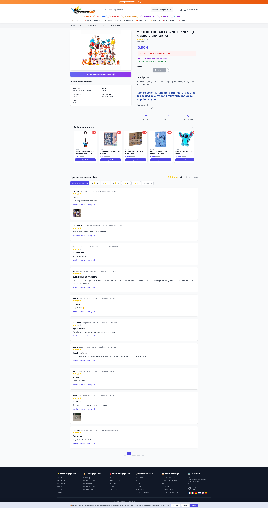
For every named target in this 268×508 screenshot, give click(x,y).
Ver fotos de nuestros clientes (102, 74)
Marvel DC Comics (92, 20)
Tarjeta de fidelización (169, 478)
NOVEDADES (89, 17)
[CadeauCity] (189, 493)
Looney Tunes (61, 492)
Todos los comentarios (80, 183)
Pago (163, 483)
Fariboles (112, 483)
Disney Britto (87, 483)
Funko (111, 486)
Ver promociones (144, 2)
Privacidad (165, 486)
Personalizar (175, 505)
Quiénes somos (167, 489)
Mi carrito (139, 480)
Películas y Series (111, 20)
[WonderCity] (196, 493)
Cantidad (140, 66)
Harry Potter (61, 480)
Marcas (154, 20)
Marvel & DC (61, 483)
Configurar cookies (142, 492)
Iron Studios (113, 489)
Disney (104, 90)
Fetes (182, 20)
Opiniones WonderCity (170, 492)
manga (127, 20)
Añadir (86, 160)
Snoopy (59, 486)
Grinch (59, 489)
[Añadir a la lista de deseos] (168, 70)
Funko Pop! (179, 17)
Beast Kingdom (114, 480)
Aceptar (194, 505)
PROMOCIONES (115, 17)
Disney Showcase (89, 486)
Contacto (139, 483)
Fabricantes (168, 20)
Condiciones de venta (169, 480)
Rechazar (185, 505)
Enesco (75, 96)
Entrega (138, 486)
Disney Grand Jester (90, 489)
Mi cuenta (139, 478)
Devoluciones (140, 489)
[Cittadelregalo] (192, 493)
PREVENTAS (101, 17)
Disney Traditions (149, 17)
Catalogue (141, 20)
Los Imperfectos (130, 17)
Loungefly (165, 17)
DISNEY (75, 20)
